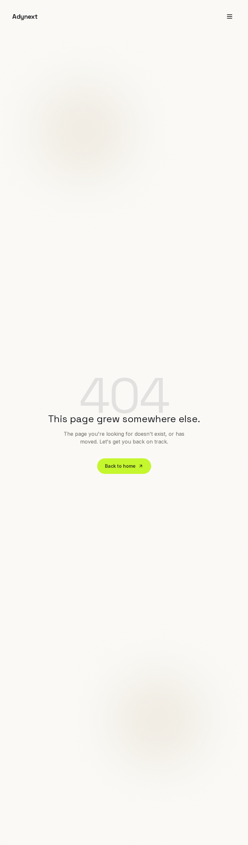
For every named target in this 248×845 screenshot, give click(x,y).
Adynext (25, 16)
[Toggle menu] (229, 16)
